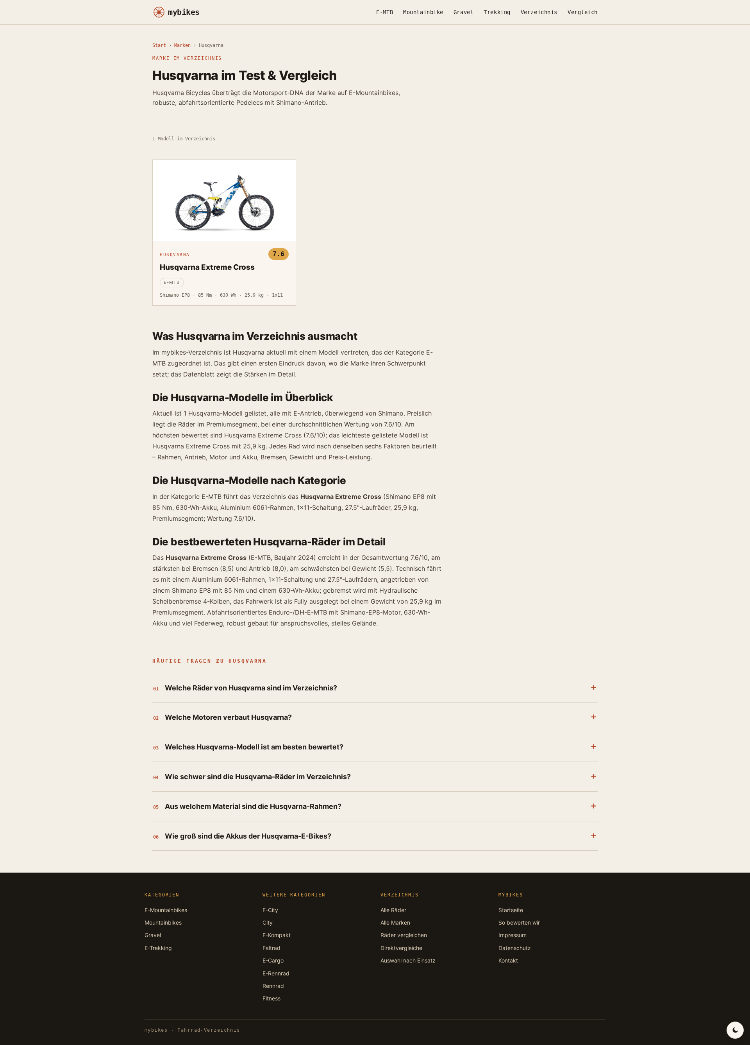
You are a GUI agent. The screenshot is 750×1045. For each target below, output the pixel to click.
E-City (270, 910)
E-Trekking (158, 948)
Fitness (271, 998)
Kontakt (508, 960)
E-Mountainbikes (166, 910)
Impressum (512, 935)
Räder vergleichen (403, 935)
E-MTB (384, 12)
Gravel (463, 12)
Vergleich (583, 12)
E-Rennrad (275, 973)
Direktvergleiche (401, 948)
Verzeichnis (539, 12)
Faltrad (271, 948)
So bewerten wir (519, 922)
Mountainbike (423, 12)
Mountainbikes (163, 922)
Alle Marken (395, 922)
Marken (182, 45)
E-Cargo (273, 960)
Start (159, 45)
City (267, 922)
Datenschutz (514, 948)
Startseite (510, 910)
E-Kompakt (276, 935)
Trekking (497, 12)
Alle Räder (393, 910)
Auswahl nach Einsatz (408, 960)
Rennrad (273, 985)
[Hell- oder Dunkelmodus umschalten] (735, 1030)
